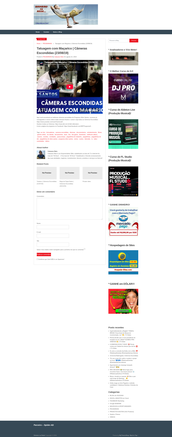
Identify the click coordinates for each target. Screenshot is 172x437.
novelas (45, 137)
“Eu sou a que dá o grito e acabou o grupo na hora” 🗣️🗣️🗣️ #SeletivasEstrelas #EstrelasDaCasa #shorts (123, 360)
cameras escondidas (61, 132)
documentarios (81, 132)
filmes (100, 132)
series (76, 139)
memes (39, 137)
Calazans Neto (59, 57)
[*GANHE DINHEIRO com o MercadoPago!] (123, 236)
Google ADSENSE (115, 403)
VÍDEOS (112, 417)
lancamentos (59, 134)
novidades (52, 137)
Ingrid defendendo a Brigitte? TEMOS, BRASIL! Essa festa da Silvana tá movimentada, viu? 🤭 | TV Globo (122, 333)
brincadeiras (50, 132)
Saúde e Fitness (115, 414)
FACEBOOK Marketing (117, 401)
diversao (72, 132)
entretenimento (92, 132)
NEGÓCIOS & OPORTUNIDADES (120, 406)
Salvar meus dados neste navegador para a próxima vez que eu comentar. (60, 249)
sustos (81, 139)
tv (91, 139)
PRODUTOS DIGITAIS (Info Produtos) (122, 411)
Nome (39, 223)
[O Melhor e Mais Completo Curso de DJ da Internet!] (123, 103)
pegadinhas (86, 137)
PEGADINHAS (47, 43)
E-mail (39, 232)
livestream (82, 134)
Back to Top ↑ (134, 435)
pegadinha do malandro (74, 137)
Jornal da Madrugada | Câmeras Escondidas (124, 355)
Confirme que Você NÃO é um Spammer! (51, 259)
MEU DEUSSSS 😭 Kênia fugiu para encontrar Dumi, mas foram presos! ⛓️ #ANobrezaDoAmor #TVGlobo (122, 371)
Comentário (40, 196)
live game (75, 134)
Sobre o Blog (57, 32)
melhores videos (92, 134)
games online (41, 134)
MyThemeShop (124, 435)
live (69, 134)
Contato (46, 32)
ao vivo (43, 132)
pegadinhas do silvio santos (48, 139)
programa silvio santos (66, 139)
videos (47, 141)
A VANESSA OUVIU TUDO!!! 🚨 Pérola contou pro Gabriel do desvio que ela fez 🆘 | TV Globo (124, 346)
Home (38, 32)
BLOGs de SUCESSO (117, 395)
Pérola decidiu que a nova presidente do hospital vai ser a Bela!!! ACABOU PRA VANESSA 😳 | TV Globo (122, 339)
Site (38, 241)
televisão (87, 139)
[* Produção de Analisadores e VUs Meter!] (123, 65)
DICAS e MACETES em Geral (119, 398)
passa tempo (61, 137)
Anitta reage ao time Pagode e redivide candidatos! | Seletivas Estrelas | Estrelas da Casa (124, 385)
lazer (65, 134)
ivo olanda (50, 134)
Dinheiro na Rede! (39, 435)
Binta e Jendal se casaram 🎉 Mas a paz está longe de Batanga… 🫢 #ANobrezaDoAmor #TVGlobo (123, 378)
